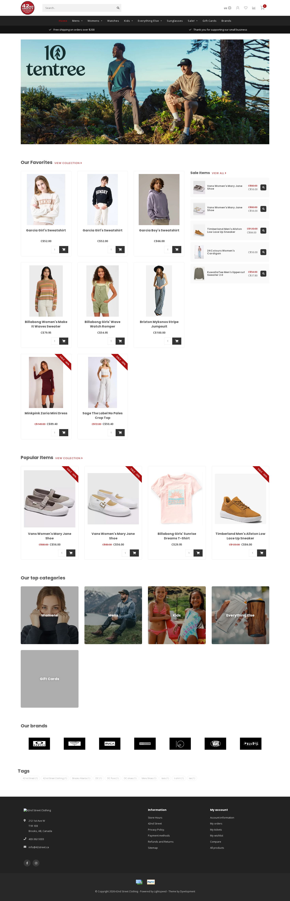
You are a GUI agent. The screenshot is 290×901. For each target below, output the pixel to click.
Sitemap (153, 848)
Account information (222, 817)
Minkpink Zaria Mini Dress (46, 413)
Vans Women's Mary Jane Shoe (49, 536)
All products (217, 848)
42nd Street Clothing (55, 778)
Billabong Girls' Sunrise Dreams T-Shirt (177, 536)
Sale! (191, 20)
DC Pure (113, 778)
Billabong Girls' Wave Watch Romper (102, 324)
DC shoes (130, 778)
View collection (67, 163)
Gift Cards (210, 20)
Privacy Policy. (156, 829)
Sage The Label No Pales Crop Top (102, 415)
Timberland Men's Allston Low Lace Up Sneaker (240, 536)
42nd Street (30, 778)
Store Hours (155, 817)
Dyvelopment (187, 891)
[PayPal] (151, 882)
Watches (113, 20)
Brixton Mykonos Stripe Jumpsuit (159, 324)
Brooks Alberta (81, 778)
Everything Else (148, 20)
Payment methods (159, 835)
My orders (216, 823)
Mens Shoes (149, 778)
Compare (215, 841)
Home (63, 20)
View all (218, 173)
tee (192, 778)
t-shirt (179, 778)
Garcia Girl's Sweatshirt (46, 230)
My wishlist (216, 835)
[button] (24, 92)
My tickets (216, 829)
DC (98, 778)
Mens (76, 20)
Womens (93, 20)
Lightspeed (160, 891)
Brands (226, 20)
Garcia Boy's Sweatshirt (159, 230)
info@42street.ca (39, 847)
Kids (127, 20)
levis (165, 778)
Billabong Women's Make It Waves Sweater (46, 324)
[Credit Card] (139, 882)
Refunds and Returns (161, 841)
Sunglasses (175, 20)
